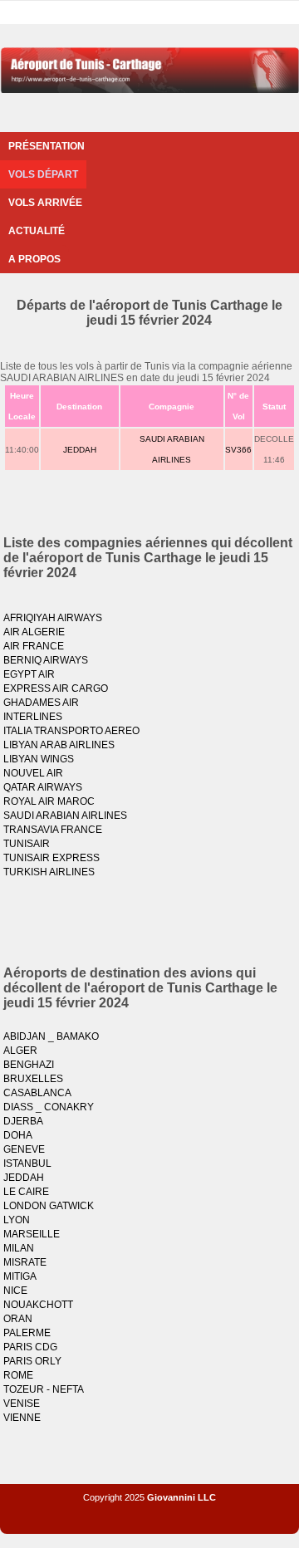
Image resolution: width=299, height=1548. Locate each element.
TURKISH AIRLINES (49, 872)
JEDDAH (79, 449)
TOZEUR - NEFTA (43, 1389)
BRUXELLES (33, 1079)
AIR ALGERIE (34, 632)
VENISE (21, 1403)
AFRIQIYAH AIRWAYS (52, 618)
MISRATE (25, 1262)
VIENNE (22, 1417)
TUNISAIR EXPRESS (51, 858)
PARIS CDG (30, 1347)
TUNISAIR (26, 844)
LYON (16, 1220)
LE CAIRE (26, 1192)
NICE (15, 1290)
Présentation (46, 146)
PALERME (27, 1333)
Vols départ (43, 174)
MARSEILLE (31, 1234)
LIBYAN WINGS (38, 759)
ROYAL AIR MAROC (49, 801)
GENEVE (24, 1149)
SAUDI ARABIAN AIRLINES (65, 815)
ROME (18, 1375)
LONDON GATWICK (48, 1206)
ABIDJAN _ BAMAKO (51, 1036)
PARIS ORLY (32, 1361)
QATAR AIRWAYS (42, 787)
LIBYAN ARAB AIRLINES (59, 745)
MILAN (18, 1248)
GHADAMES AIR (41, 702)
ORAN (17, 1319)
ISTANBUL (27, 1163)
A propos (34, 259)
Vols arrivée (45, 202)
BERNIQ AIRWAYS (45, 660)
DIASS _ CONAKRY (48, 1107)
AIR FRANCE (33, 646)
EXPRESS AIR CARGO (55, 688)
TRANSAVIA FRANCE (52, 829)
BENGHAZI (28, 1064)
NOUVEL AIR (33, 773)
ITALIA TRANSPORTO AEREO (71, 731)
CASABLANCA (37, 1093)
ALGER (20, 1050)
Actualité (36, 231)
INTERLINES (32, 717)
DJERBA (23, 1121)
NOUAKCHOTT (38, 1304)
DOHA (17, 1135)
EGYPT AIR (29, 674)
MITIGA (20, 1276)
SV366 (238, 449)
